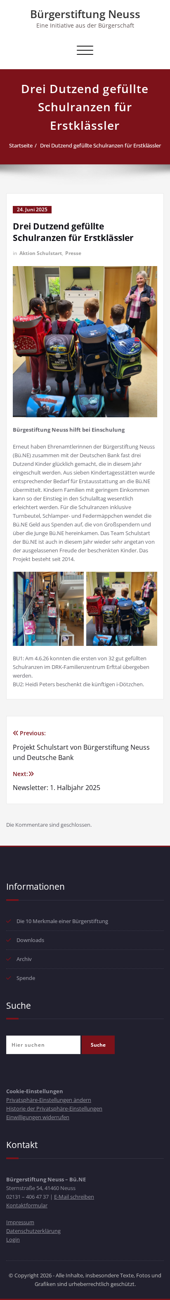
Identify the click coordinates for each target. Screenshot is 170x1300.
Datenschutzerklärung (33, 1231)
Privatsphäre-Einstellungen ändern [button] (48, 1100)
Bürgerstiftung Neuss (85, 14)
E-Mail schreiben (74, 1196)
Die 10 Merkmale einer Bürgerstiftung (62, 921)
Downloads (30, 940)
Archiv (24, 959)
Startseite (21, 145)
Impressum (20, 1222)
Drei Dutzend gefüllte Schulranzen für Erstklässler (100, 145)
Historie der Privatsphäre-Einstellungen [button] (54, 1108)
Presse (73, 253)
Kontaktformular (26, 1205)
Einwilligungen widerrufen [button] (37, 1117)
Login (13, 1239)
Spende (26, 978)
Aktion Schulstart (40, 253)
